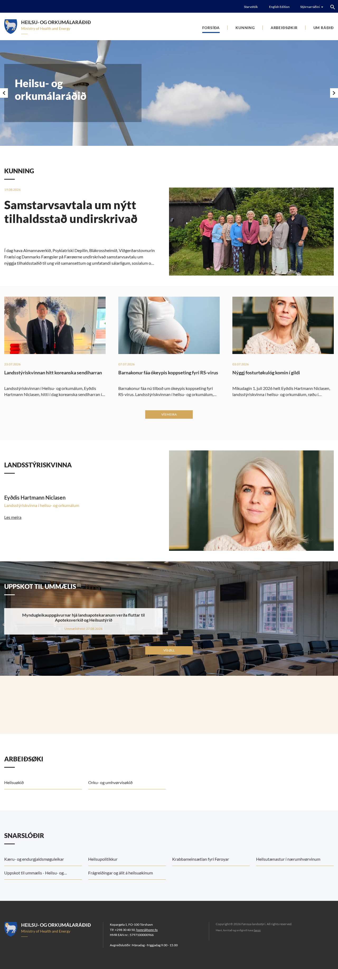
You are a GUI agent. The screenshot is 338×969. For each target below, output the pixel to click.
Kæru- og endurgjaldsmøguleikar (34, 858)
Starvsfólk (251, 7)
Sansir (257, 930)
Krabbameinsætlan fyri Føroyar (200, 858)
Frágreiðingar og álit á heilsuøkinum (120, 872)
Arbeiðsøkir (284, 27)
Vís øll (169, 650)
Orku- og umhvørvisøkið (110, 782)
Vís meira (169, 414)
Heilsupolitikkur (103, 858)
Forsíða (211, 27)
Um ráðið (323, 27)
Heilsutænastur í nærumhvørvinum (288, 858)
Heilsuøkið (14, 782)
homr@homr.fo (147, 930)
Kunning (245, 27)
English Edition (279, 7)
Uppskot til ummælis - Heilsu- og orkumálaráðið (34, 875)
